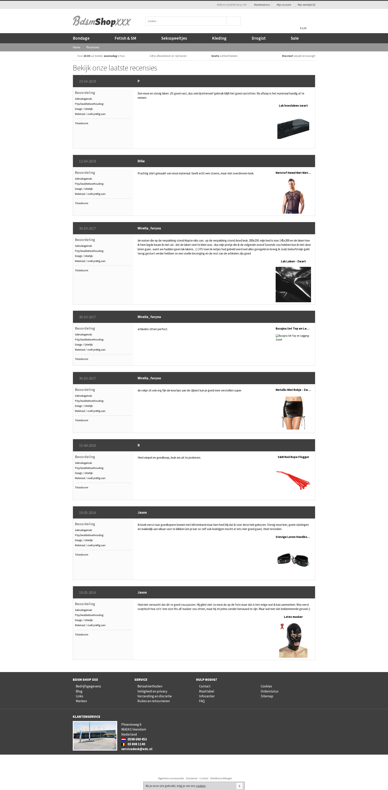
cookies (201, 786)
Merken (81, 701)
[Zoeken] (233, 21)
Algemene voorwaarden (171, 778)
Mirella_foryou (149, 228)
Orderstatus (269, 691)
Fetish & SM (125, 38)
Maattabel (206, 691)
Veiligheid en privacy (152, 691)
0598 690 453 (137, 739)
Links (79, 696)
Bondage (81, 38)
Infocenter (207, 696)
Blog (79, 691)
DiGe (141, 161)
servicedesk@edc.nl (136, 749)
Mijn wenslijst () (306, 4)
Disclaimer (191, 778)
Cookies (266, 686)
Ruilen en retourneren (153, 701)
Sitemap (267, 696)
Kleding (219, 38)
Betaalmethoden (149, 686)
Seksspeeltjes (174, 38)
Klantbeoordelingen (221, 778)
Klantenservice (262, 4)
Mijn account (284, 4)
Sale (295, 38)
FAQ (202, 701)
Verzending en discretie (154, 696)
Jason (142, 512)
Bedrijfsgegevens (88, 686)
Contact (205, 686)
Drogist (259, 38)
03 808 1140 (136, 744)
